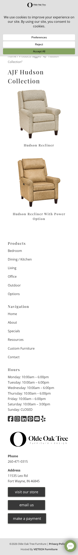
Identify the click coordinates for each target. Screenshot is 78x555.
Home (12, 314)
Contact (14, 357)
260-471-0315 (18, 461)
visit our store (26, 491)
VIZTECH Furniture (46, 549)
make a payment (27, 518)
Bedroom (15, 251)
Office (12, 276)
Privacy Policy (58, 544)
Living (12, 268)
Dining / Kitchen (20, 259)
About (12, 322)
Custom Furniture (21, 348)
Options (14, 294)
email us (26, 504)
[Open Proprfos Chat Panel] (70, 546)
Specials (14, 331)
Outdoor (14, 285)
